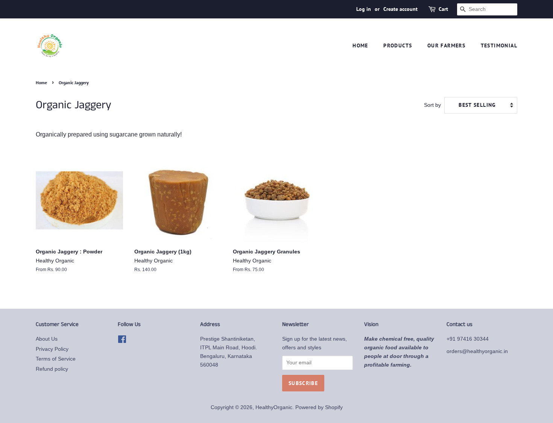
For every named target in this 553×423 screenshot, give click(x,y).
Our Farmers (446, 45)
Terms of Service (56, 359)
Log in (363, 9)
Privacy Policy (52, 349)
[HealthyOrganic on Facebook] (122, 341)
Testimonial (499, 45)
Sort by (432, 105)
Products (397, 45)
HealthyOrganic (273, 407)
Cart (443, 9)
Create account (400, 9)
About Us (47, 339)
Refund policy (52, 369)
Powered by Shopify (319, 407)
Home (360, 45)
